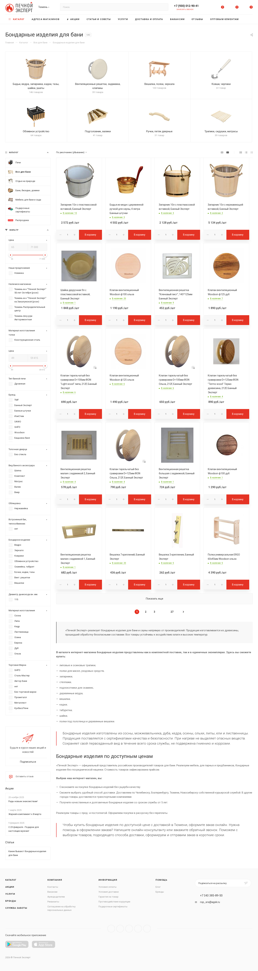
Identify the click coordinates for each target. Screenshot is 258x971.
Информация (107, 880)
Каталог (10, 880)
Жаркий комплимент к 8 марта (24, 814)
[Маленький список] (222, 152)
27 (172, 611)
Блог (158, 887)
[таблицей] (251, 152)
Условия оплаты (107, 887)
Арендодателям (56, 896)
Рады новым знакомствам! (23, 801)
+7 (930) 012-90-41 (186, 6)
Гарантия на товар (108, 896)
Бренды (10, 901)
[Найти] (164, 7)
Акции (9, 788)
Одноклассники (138, 928)
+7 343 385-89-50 (211, 895)
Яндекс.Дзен (147, 928)
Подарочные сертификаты (112, 906)
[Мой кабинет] (208, 8)
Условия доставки (108, 891)
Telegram (120, 928)
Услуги (10, 894)
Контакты (52, 887)
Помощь (161, 880)
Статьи (9, 842)
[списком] (246, 152)
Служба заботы (16, 908)
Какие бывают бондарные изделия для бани (27, 853)
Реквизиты (53, 901)
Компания (54, 880)
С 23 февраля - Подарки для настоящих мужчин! (23, 829)
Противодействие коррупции (114, 901)
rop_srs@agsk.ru (210, 902)
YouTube (129, 928)
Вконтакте (111, 928)
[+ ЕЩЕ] (247, 19)
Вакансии (52, 891)
